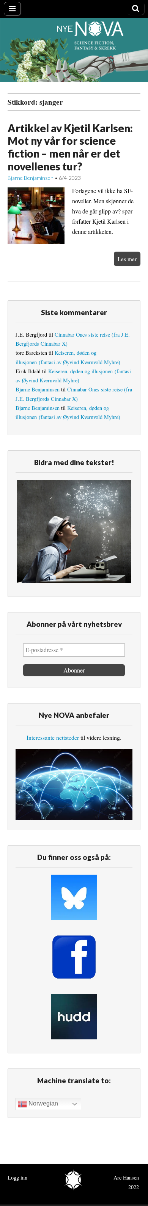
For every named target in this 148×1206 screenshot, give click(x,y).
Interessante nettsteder (53, 737)
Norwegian (42, 1104)
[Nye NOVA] (74, 49)
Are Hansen (126, 1177)
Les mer (127, 259)
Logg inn (17, 1177)
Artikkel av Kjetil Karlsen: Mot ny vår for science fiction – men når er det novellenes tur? (70, 147)
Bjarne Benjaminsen (31, 178)
